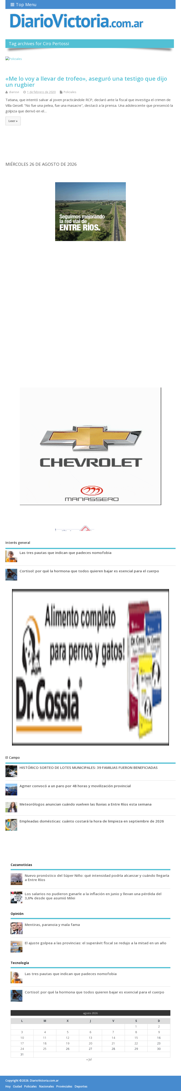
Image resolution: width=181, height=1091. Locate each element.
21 (113, 1043)
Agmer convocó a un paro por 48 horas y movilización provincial (75, 785)
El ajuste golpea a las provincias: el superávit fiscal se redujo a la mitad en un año (95, 943)
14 (113, 1038)
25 (44, 1049)
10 (22, 1038)
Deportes (81, 1086)
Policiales (70, 92)
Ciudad (17, 1086)
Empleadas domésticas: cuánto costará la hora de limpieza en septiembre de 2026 (92, 821)
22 (136, 1043)
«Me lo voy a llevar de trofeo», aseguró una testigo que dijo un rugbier (86, 81)
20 (90, 1043)
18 (44, 1043)
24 (22, 1049)
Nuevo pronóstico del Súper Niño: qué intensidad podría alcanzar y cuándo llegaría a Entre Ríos (97, 877)
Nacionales (46, 1086)
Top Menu (26, 4)
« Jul (89, 1059)
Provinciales (64, 1086)
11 (44, 1038)
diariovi (14, 92)
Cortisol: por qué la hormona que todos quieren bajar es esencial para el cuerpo (89, 571)
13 (90, 1038)
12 (67, 1038)
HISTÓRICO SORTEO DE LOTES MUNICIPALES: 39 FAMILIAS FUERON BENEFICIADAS (89, 767)
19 (67, 1043)
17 (22, 1043)
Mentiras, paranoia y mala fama (52, 924)
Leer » (13, 121)
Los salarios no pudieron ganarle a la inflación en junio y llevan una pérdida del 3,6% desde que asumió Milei (93, 895)
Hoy (8, 1086)
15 (136, 1038)
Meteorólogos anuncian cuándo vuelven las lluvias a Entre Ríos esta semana (86, 804)
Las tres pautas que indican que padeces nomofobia (65, 552)
